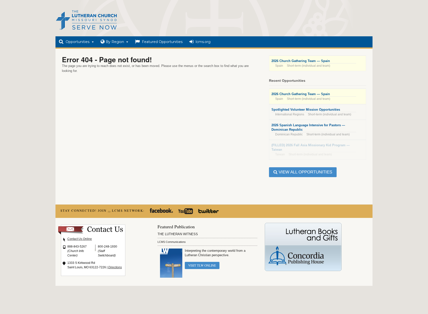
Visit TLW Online (202, 265)
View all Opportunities (304, 172)
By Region (115, 42)
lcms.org (203, 42)
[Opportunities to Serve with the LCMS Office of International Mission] (86, 30)
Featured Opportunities (162, 42)
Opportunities (77, 42)
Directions (115, 267)
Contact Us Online (79, 239)
